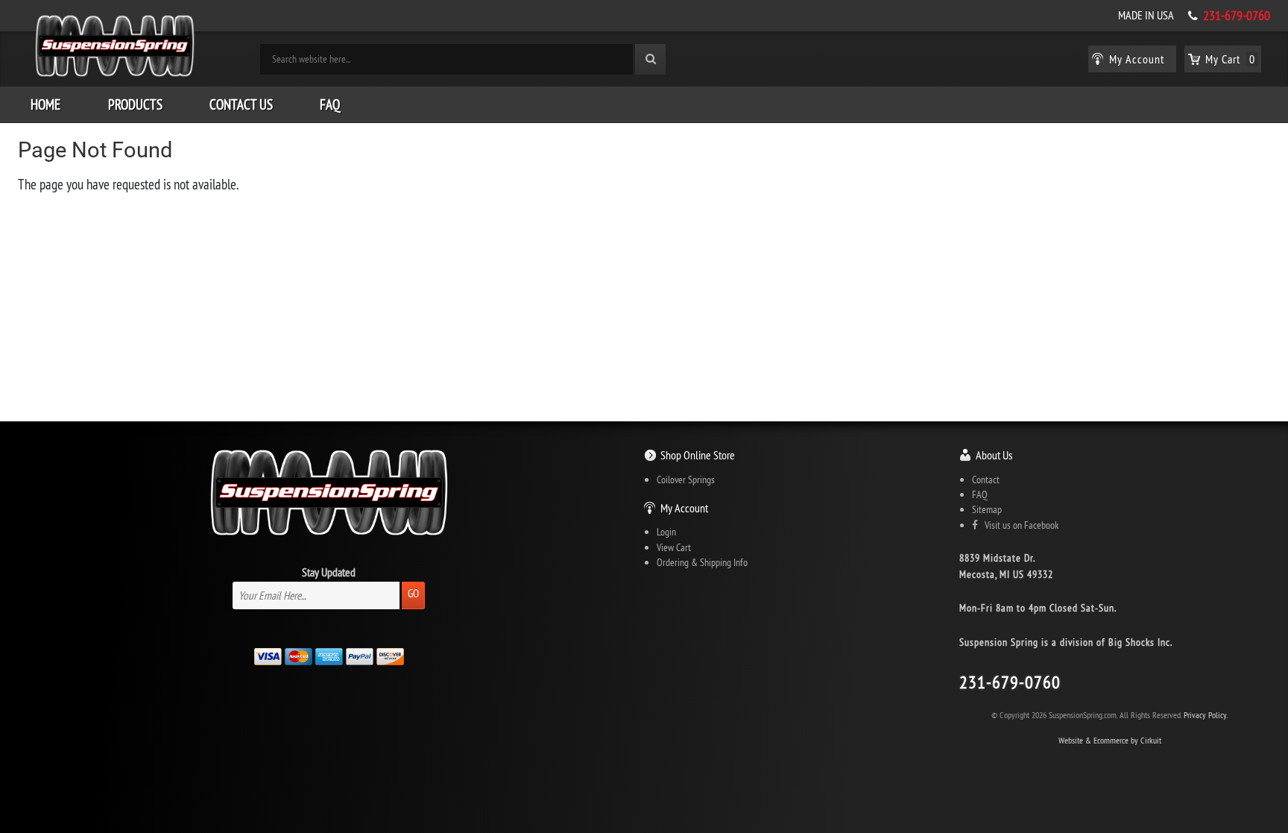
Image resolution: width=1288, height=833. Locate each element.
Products (135, 104)
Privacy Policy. (1206, 714)
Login (666, 531)
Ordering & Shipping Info (702, 562)
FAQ (330, 104)
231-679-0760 (1236, 15)
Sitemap (987, 509)
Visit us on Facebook (1018, 525)
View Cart (674, 547)
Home (45, 104)
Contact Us (241, 104)
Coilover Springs (686, 479)
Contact (986, 479)
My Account (684, 507)
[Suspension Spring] (115, 48)
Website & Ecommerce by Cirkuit (1109, 740)
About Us (994, 454)
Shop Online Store (697, 454)
